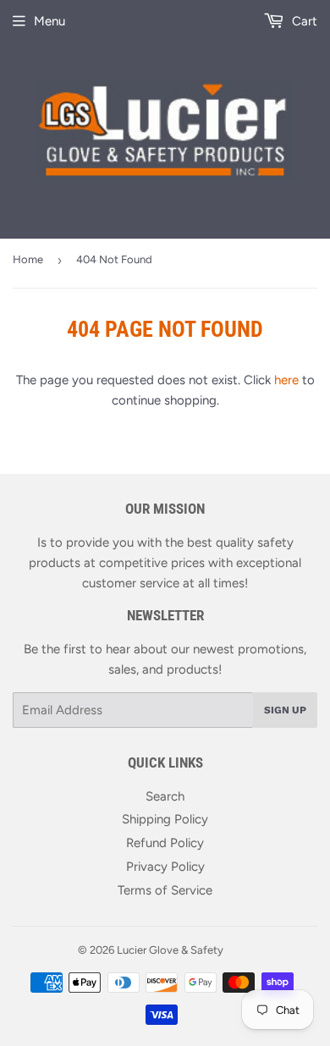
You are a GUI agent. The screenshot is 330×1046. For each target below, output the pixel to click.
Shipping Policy (165, 819)
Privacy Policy (165, 866)
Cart (303, 21)
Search (165, 796)
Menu (49, 21)
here (286, 380)
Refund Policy (165, 843)
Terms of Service (165, 890)
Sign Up (285, 710)
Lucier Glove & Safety (170, 950)
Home (28, 259)
